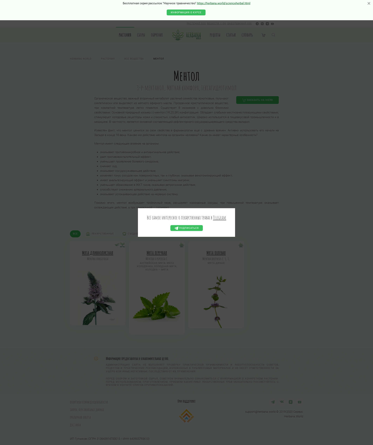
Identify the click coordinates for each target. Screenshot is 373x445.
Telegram (219, 217)
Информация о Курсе (186, 12)
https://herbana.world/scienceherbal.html (223, 3)
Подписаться (188, 228)
